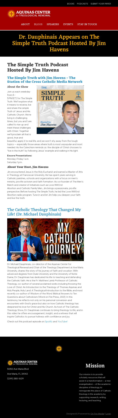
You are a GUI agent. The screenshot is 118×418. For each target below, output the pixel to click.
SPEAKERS (53, 24)
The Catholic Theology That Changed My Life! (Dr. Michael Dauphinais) (44, 212)
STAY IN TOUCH (87, 24)
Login (108, 414)
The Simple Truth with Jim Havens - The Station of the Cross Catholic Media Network (44, 80)
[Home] (28, 13)
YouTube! (63, 321)
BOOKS (70, 4)
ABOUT (25, 24)
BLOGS (38, 24)
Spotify (48, 321)
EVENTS (68, 24)
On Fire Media (97, 414)
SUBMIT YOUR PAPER (101, 4)
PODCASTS (82, 4)
